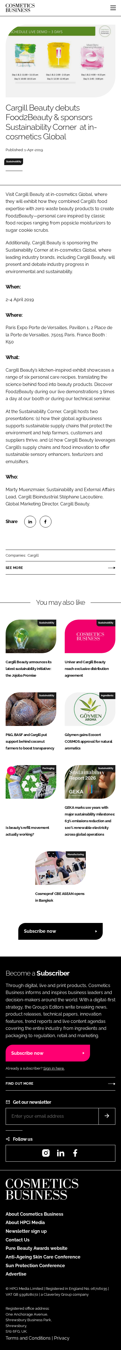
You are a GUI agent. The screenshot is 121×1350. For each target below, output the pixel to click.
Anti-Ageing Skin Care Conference (43, 1257)
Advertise (16, 1274)
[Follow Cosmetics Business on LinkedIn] (60, 1154)
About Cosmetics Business (34, 1214)
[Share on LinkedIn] (30, 522)
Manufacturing (76, 854)
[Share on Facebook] (45, 522)
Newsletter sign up (26, 1231)
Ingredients (107, 695)
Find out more (19, 1084)
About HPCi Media (25, 1222)
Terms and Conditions (28, 1338)
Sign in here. (53, 1068)
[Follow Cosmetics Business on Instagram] (45, 1154)
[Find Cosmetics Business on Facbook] (75, 1154)
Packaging (48, 768)
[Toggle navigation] (113, 8)
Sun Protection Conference (35, 1265)
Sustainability (13, 161)
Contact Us (18, 1240)
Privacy (62, 1338)
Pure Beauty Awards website (37, 1248)
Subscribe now (40, 931)
